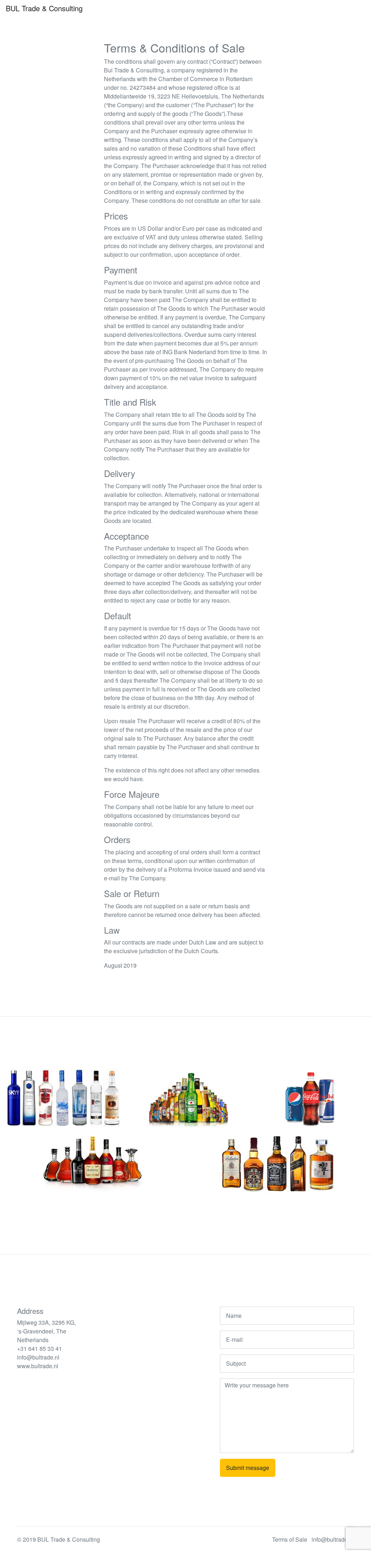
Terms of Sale (289, 1539)
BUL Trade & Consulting (44, 8)
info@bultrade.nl (333, 1539)
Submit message (247, 1467)
